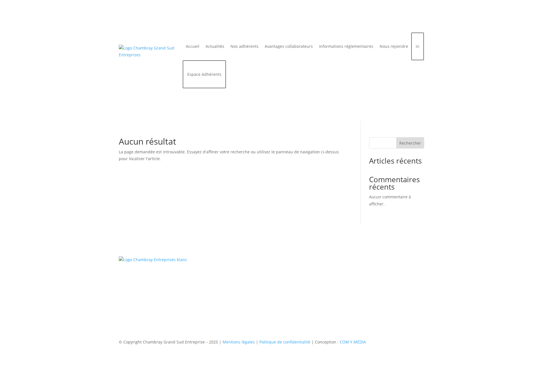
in (417, 46)
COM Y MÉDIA (353, 342)
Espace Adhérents (204, 74)
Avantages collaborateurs (289, 46)
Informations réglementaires (346, 46)
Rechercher (410, 143)
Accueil (192, 46)
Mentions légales (239, 342)
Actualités (215, 46)
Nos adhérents (244, 46)
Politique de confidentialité (284, 342)
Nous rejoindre (394, 46)
